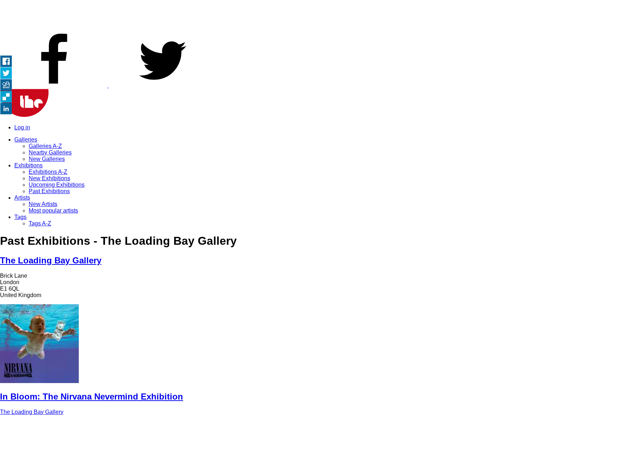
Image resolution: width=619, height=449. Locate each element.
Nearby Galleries (50, 152)
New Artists (43, 204)
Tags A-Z (40, 223)
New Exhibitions (49, 178)
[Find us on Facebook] (54, 85)
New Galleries (47, 159)
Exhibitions (28, 165)
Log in (22, 127)
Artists (22, 198)
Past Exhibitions (49, 191)
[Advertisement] (309, 16)
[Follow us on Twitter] (162, 85)
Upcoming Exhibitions (57, 185)
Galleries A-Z (45, 146)
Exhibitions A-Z (48, 172)
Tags (20, 217)
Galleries (25, 140)
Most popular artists (53, 210)
